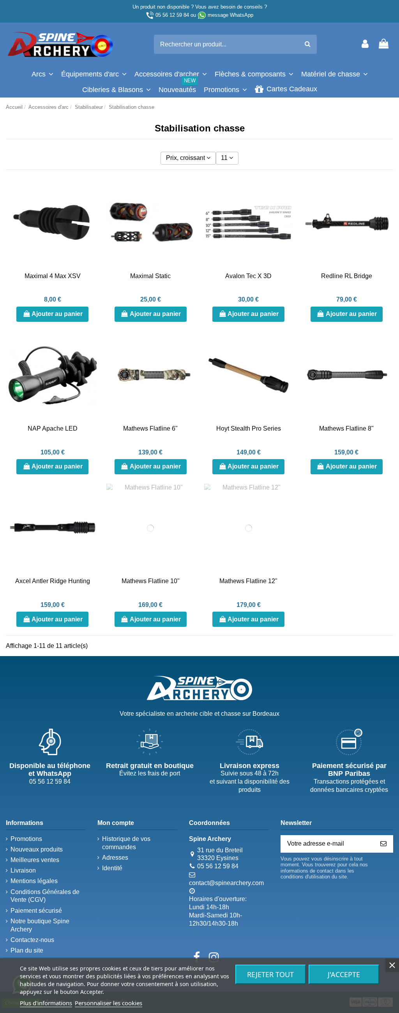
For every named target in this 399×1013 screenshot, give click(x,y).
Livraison (23, 870)
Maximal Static (150, 276)
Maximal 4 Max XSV (53, 276)
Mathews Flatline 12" (248, 581)
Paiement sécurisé (36, 910)
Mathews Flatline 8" (346, 428)
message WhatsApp (230, 15)
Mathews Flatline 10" (151, 581)
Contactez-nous (32, 940)
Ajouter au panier (57, 313)
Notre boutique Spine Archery (40, 925)
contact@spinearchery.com (226, 883)
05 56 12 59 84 (172, 15)
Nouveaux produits (37, 849)
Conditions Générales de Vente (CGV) (45, 896)
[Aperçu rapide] (91, 220)
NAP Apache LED (53, 428)
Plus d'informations (46, 1003)
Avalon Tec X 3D (248, 276)
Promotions (26, 839)
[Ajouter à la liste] (91, 191)
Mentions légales (34, 881)
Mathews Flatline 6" (150, 428)
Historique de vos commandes (126, 843)
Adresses (115, 857)
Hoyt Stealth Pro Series (248, 428)
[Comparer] (91, 205)
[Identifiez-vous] (365, 44)
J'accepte (344, 974)
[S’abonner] (383, 844)
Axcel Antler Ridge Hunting (52, 581)
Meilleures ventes (35, 860)
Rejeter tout (270, 974)
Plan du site (27, 950)
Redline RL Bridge (346, 276)
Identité (112, 868)
